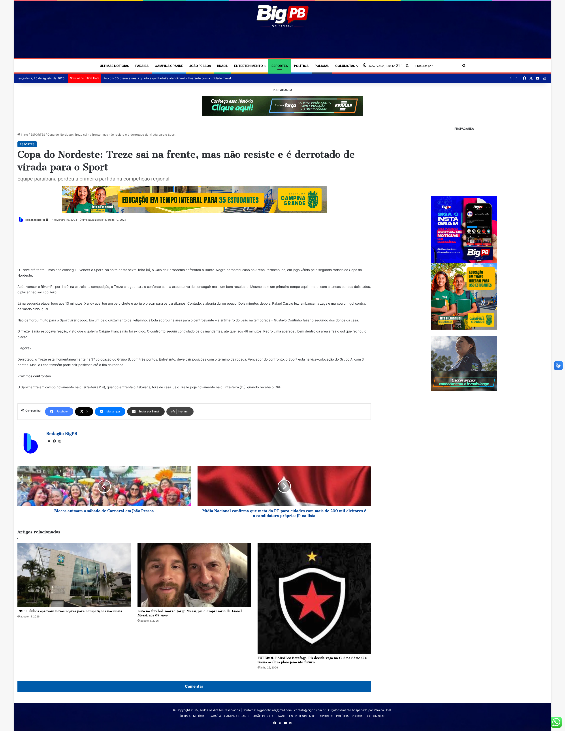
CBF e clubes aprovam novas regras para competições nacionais (69, 611)
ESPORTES (279, 66)
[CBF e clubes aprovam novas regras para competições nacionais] (74, 575)
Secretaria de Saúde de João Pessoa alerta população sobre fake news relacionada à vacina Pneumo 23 (175, 78)
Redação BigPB (35, 219)
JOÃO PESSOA (200, 66)
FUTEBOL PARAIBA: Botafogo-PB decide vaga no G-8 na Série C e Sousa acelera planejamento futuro (312, 660)
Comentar (194, 686)
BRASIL (222, 66)
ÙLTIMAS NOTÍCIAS (114, 66)
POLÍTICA (301, 66)
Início (24, 134)
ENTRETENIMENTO (248, 66)
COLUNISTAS (345, 66)
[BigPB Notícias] (282, 16)
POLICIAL (322, 66)
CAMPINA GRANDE (169, 66)
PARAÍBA (142, 66)
